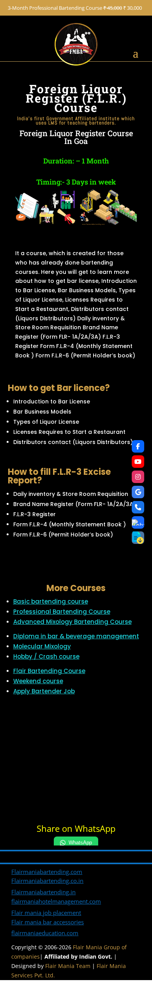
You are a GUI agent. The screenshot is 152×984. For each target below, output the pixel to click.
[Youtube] (138, 461)
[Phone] (138, 507)
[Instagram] (138, 477)
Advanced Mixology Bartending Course (72, 622)
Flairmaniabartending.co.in (47, 881)
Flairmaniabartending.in (43, 892)
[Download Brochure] (138, 537)
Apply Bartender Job (44, 691)
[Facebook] (138, 446)
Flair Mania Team (67, 966)
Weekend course (38, 681)
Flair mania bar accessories (47, 922)
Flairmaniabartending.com (46, 872)
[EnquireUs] (138, 522)
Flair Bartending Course (49, 671)
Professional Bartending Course (61, 611)
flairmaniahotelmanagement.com (56, 901)
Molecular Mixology (42, 646)
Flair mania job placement (46, 913)
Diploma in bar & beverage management (76, 636)
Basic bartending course (50, 601)
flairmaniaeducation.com (44, 933)
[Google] (138, 492)
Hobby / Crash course (46, 656)
